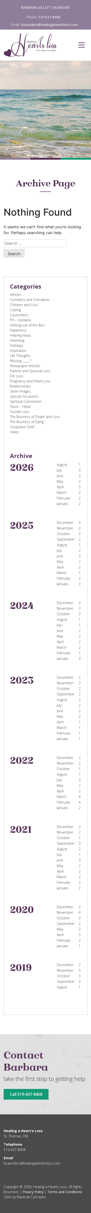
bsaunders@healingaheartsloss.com (49, 24)
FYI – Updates (20, 320)
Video (14, 432)
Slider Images (20, 391)
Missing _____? (20, 360)
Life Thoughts (20, 355)
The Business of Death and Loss (35, 416)
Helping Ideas (20, 335)
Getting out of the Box (27, 325)
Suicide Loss (19, 411)
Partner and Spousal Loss (30, 371)
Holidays (16, 345)
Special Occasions (24, 396)
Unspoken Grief (22, 427)
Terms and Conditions (64, 1191)
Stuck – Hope (20, 406)
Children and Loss (24, 304)
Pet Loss (16, 376)
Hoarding (17, 340)
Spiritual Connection (25, 401)
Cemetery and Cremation (30, 299)
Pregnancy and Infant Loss (30, 381)
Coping (15, 309)
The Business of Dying (27, 421)
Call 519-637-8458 (26, 1094)
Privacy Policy (33, 1191)
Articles (15, 294)
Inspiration (18, 350)
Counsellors (19, 315)
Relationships (20, 386)
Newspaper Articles (25, 365)
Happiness (18, 330)
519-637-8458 (49, 17)
